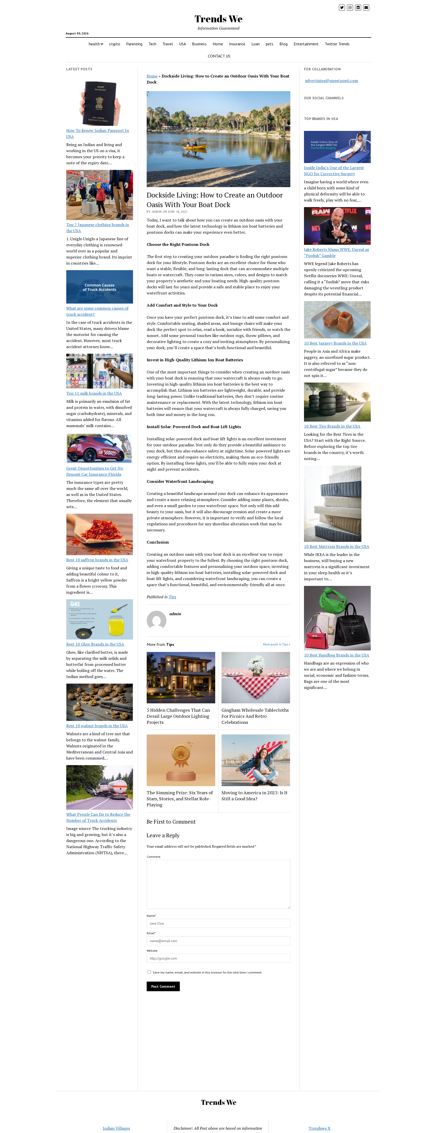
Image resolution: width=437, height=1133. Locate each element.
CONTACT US (219, 55)
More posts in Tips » (276, 644)
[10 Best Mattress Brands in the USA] (332, 504)
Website (152, 950)
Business (199, 43)
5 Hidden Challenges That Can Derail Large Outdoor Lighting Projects (178, 716)
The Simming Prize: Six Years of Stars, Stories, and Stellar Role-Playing (180, 798)
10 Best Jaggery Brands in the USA (335, 343)
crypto (114, 43)
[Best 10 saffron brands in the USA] (99, 535)
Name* (151, 916)
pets (269, 43)
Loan (255, 43)
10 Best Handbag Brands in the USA (336, 655)
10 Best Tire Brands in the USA (332, 426)
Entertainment (306, 43)
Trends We (218, 18)
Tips (172, 597)
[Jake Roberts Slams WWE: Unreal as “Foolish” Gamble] (337, 226)
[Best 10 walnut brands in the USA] (99, 703)
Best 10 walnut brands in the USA (97, 725)
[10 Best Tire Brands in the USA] (337, 403)
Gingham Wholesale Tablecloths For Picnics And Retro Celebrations (255, 716)
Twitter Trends (337, 43)
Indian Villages (116, 1128)
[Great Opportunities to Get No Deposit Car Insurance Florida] (99, 449)
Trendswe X (320, 1128)
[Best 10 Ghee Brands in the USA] (99, 620)
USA (182, 43)
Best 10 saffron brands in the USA (97, 560)
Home (218, 43)
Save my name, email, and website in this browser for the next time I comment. (207, 972)
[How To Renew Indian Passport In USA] (99, 105)
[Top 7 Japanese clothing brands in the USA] (99, 196)
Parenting (134, 43)
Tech (152, 43)
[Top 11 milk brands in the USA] (99, 372)
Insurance (237, 43)
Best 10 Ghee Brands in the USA (95, 644)
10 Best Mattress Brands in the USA (336, 546)
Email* (151, 933)
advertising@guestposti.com (331, 80)
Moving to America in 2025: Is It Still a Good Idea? (255, 795)
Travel (167, 43)
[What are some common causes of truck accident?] (99, 287)
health (94, 43)
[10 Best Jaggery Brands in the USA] (337, 320)
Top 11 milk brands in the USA (94, 393)
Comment (153, 857)
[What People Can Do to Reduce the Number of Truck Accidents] (99, 788)
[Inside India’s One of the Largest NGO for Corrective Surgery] (337, 148)
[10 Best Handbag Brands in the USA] (337, 619)
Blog (283, 43)
